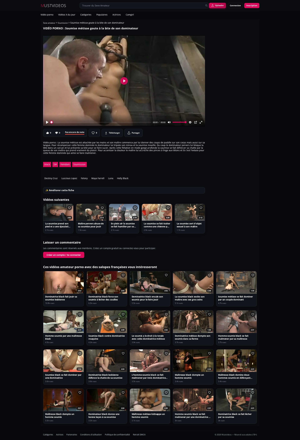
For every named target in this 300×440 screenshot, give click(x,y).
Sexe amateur (49, 23)
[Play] (47, 122)
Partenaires (71, 435)
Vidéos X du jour (66, 15)
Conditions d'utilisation (91, 435)
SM (55, 164)
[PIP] (195, 122)
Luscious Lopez (69, 178)
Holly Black (122, 178)
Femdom (65, 164)
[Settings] (190, 122)
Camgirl (130, 15)
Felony (84, 178)
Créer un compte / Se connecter (64, 254)
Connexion (235, 5)
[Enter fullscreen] (200, 122)
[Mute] (169, 122)
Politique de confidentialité (117, 435)
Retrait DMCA (139, 435)
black (47, 164)
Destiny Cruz (51, 178)
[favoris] (69, 207)
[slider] (101, 122)
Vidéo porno (47, 15)
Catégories (85, 15)
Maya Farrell (97, 178)
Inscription (251, 5)
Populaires (102, 15)
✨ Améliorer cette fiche (59, 190)
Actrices (116, 15)
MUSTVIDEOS (53, 5)
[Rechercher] (206, 5)
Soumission (63, 23)
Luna (110, 178)
